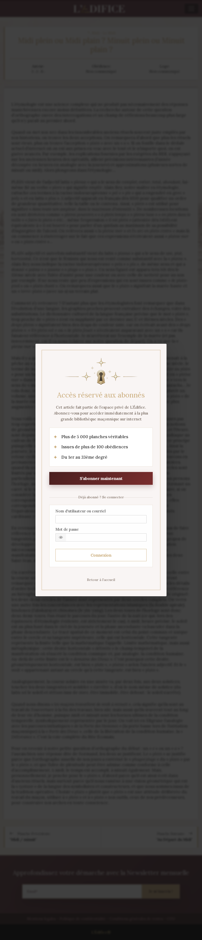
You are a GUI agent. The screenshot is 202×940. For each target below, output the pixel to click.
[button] (61, 537)
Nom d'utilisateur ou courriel (80, 511)
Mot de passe (67, 529)
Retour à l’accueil (101, 580)
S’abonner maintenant (101, 478)
